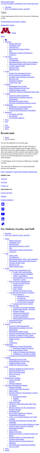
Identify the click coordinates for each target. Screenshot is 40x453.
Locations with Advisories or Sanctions (21, 292)
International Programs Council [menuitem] (19, 49)
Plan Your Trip (13, 305)
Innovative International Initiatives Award (22, 333)
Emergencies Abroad (16, 320)
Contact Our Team (15, 322)
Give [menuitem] (6, 121)
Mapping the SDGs (15, 432)
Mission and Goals (15, 240)
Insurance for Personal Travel (22, 291)
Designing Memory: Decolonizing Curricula (23, 393)
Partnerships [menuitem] (9, 105)
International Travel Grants (17, 359)
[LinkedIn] (3, 220)
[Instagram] (3, 210)
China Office (13, 430)
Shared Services (14, 265)
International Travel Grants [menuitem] (17, 86)
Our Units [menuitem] (8, 56)
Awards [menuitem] (7, 94)
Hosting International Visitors (18, 350)
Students (3, 196)
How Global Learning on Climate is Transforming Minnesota (20, 414)
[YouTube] (3, 215)
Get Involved (13, 395)
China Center (13, 255)
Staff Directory (14, 244)
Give (6, 367)
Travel (7, 268)
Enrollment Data (14, 411)
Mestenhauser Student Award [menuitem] (18, 101)
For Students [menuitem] (13, 116)
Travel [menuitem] (7, 71)
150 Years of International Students (16, 385)
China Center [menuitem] (13, 58)
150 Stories (12, 406)
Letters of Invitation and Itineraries (24, 352)
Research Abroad (18, 311)
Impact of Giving (14, 374)
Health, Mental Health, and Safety (24, 309)
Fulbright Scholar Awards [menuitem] (17, 90)
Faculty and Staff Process (21, 283)
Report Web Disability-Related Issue (25, 172)
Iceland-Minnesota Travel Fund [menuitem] (19, 88)
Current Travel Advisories (25, 302)
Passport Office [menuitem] (14, 68)
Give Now (12, 376)
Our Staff (4, 182)
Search (4, 12)
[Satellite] (3, 224)
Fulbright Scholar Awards (17, 363)
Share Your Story (14, 402)
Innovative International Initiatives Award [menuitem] (22, 103)
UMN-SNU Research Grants (18, 365)
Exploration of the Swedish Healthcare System (24, 424)
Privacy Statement (7, 172)
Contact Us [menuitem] (12, 55)
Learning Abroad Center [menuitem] (17, 66)
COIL (11, 341)
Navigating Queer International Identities (22, 445)
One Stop (8, 7)
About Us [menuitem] (8, 42)
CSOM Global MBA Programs (19, 389)
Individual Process (23, 296)
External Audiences (7, 200)
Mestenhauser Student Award (18, 331)
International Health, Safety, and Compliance (23, 259)
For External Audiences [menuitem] (16, 118)
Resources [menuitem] (8, 112)
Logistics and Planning (20, 317)
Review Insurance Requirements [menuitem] (19, 75)
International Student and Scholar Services (22, 261)
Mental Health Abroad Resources (24, 318)
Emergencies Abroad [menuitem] (16, 81)
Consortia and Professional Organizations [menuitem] (22, 110)
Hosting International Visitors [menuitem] (18, 108)
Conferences (13, 343)
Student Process (18, 285)
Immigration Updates (7, 25)
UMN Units (17, 400)
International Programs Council (19, 246)
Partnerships (9, 344)
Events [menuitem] (7, 127)
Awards (7, 324)
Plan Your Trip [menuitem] (13, 79)
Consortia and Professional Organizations (22, 356)
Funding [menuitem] (7, 84)
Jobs (10, 248)
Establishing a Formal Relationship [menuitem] (20, 107)
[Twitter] (3, 205)
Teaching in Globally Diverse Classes (21, 335)
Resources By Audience (13, 378)
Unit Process (21, 298)
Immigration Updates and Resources (21, 250)
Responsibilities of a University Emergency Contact (23, 278)
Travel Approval (18, 294)
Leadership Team (14, 242)
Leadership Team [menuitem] (14, 45)
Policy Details (17, 289)
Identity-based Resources (21, 313)
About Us (4, 179)
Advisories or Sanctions (21, 315)
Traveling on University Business (24, 307)
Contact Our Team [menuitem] (15, 82)
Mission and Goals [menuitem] (15, 43)
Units (6, 253)
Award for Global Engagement (19, 326)
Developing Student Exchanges (23, 348)
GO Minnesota (14, 257)
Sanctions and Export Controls (23, 304)
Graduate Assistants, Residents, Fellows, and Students (23, 275)
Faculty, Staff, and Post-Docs (22, 272)
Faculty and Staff (6, 193)
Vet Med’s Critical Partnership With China (22, 404)
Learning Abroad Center (17, 263)
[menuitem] (6, 40)
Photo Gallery (13, 391)
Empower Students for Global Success (21, 369)
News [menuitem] (7, 120)
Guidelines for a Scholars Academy (24, 354)
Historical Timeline (15, 387)
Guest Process (17, 287)
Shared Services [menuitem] (14, 69)
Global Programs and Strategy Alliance (13, 21)
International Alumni (19, 396)
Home (7, 137)
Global (13, 33)
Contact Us (4, 186)
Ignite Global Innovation (17, 372)
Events (7, 450)
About (7, 239)
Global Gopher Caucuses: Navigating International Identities (21, 427)
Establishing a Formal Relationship (20, 346)
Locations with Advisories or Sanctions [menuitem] (21, 77)
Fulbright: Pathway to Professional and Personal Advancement (21, 438)
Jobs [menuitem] (10, 51)
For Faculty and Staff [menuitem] (16, 114)
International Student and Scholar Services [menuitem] (22, 64)
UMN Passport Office (16, 266)
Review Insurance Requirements (19, 281)
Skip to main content (7, 2)
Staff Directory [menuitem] (14, 47)
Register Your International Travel (20, 270)
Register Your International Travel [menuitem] (20, 73)
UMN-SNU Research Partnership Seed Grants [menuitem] (24, 92)
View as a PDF (14, 447)
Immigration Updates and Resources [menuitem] (21, 53)
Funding (7, 357)
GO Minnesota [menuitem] (14, 60)
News (7, 448)
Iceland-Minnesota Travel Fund (19, 361)
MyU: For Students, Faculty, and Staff (17, 9)
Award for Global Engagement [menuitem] (19, 95)
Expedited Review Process (26, 300)
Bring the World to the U (17, 370)
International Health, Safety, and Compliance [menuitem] (23, 62)
